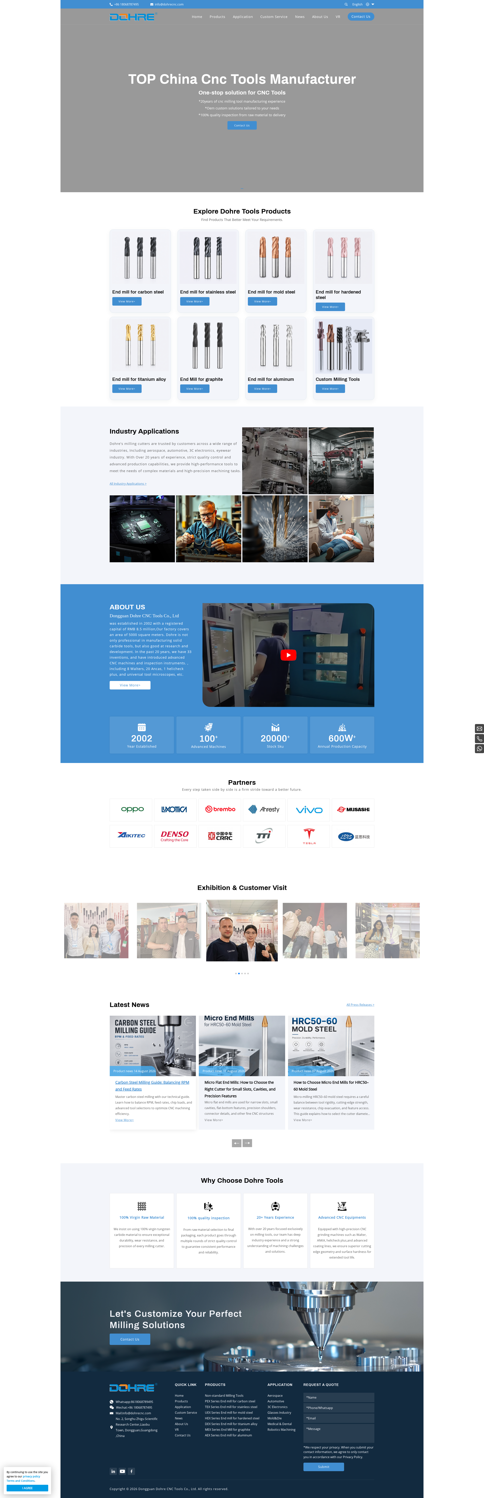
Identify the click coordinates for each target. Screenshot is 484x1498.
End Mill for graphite (201, 379)
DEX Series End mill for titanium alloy (231, 1424)
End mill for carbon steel (138, 292)
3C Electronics (278, 1407)
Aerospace (275, 1395)
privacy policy (31, 1476)
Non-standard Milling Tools (224, 1395)
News (300, 16)
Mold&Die (275, 1418)
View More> (127, 301)
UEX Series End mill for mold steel (229, 1412)
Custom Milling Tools (338, 379)
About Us (320, 16)
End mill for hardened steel (338, 295)
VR (338, 16)
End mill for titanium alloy (139, 379)
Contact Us (361, 16)
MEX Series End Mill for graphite (227, 1430)
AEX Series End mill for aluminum (228, 1435)
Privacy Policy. (353, 1457)
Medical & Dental (280, 1424)
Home (197, 16)
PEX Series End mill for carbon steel (230, 1401)
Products (217, 16)
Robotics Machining (282, 1430)
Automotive (276, 1401)
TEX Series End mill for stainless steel (231, 1407)
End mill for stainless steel (208, 292)
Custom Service (274, 16)
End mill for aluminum (271, 379)
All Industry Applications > (128, 484)
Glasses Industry (279, 1412)
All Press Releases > (360, 1005)
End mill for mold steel (271, 292)
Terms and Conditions (21, 1481)
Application (243, 16)
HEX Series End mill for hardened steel (232, 1418)
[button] (242, 188)
